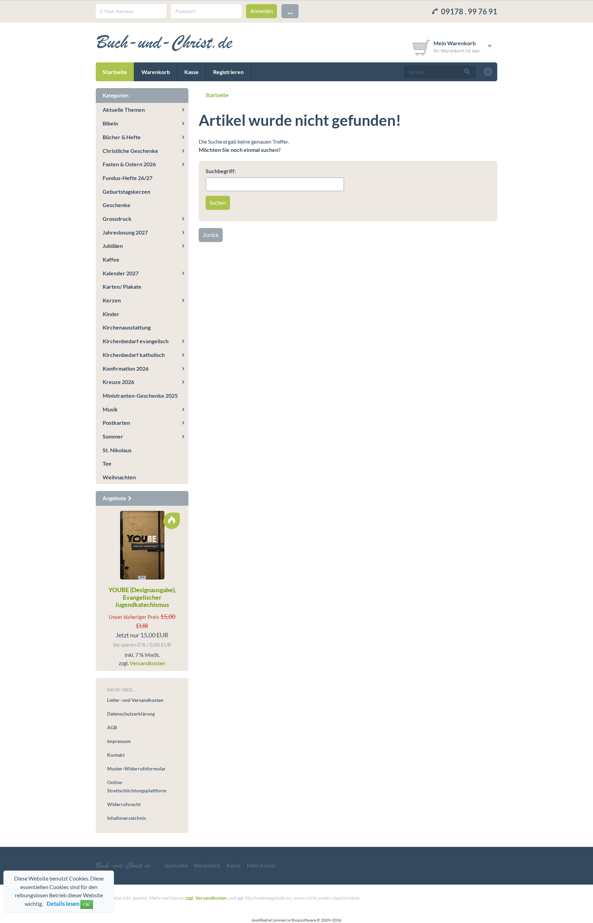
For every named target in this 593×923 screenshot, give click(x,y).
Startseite (115, 72)
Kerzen (112, 300)
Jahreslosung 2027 (125, 232)
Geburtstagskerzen (126, 191)
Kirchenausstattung (127, 327)
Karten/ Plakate (122, 286)
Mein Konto (261, 865)
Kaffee (111, 259)
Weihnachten (119, 477)
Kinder (111, 314)
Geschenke (116, 205)
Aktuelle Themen (124, 109)
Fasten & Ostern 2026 (129, 164)
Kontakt (116, 755)
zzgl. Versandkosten (206, 898)
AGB (112, 727)
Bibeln (110, 123)
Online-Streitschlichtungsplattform (136, 786)
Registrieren (228, 72)
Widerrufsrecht (124, 804)
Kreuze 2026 (118, 382)
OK (86, 904)
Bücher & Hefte (122, 137)
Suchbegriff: (221, 171)
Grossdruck (117, 218)
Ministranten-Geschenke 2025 (140, 395)
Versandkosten (147, 663)
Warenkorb (155, 72)
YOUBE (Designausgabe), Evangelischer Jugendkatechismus (142, 597)
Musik (110, 409)
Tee (107, 463)
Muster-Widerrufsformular (136, 768)
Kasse (191, 72)
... (290, 11)
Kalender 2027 (121, 273)
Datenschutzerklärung (131, 714)
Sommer (113, 436)
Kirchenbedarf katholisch (134, 354)
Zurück (211, 235)
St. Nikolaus (117, 450)
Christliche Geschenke (130, 150)
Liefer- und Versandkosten (135, 700)
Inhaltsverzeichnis (126, 818)
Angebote (115, 498)
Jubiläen (113, 245)
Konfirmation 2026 (126, 368)
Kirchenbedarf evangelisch (135, 341)
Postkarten (116, 422)
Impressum (119, 741)
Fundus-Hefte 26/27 (127, 178)
